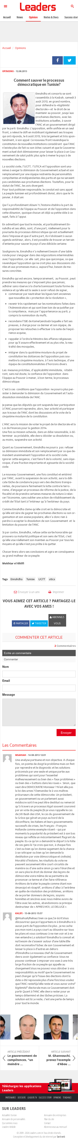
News (20, 17)
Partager (57, 60)
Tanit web (61, 1136)
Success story (45, 1097)
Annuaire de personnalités (13, 1119)
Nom (5, 666)
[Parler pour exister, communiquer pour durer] (53, 1027)
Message (8, 694)
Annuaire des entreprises (55, 1115)
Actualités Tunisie (9, 1115)
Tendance (67, 1097)
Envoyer (66, 732)
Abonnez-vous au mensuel (55, 1127)
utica (52, 579)
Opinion (33, 17)
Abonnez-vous (58, 620)
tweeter (69, 60)
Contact (47, 1123)
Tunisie (30, 579)
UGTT (41, 579)
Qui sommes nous (9, 1123)
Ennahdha (16, 579)
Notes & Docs (51, 17)
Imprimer (58, 592)
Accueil (6, 48)
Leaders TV (32, 1097)
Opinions (20, 48)
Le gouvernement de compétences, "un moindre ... (22, 1058)
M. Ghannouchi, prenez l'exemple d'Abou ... (58, 1058)
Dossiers (22, 1097)
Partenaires (10, 1097)
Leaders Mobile (9, 1127)
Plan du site (49, 1119)
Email (6, 680)
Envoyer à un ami (29, 592)
